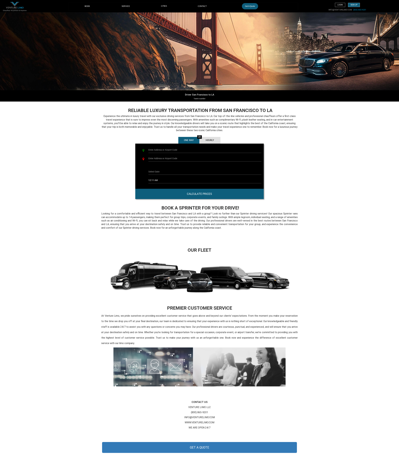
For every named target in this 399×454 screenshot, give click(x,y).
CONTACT (202, 6)
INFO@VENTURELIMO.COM (340, 10)
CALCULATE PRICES (199, 193)
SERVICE (126, 6)
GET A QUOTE (199, 447)
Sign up (354, 5)
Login (340, 5)
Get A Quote (250, 6)
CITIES (164, 6)
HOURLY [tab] (210, 140)
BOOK (91, 6)
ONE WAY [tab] (189, 140)
